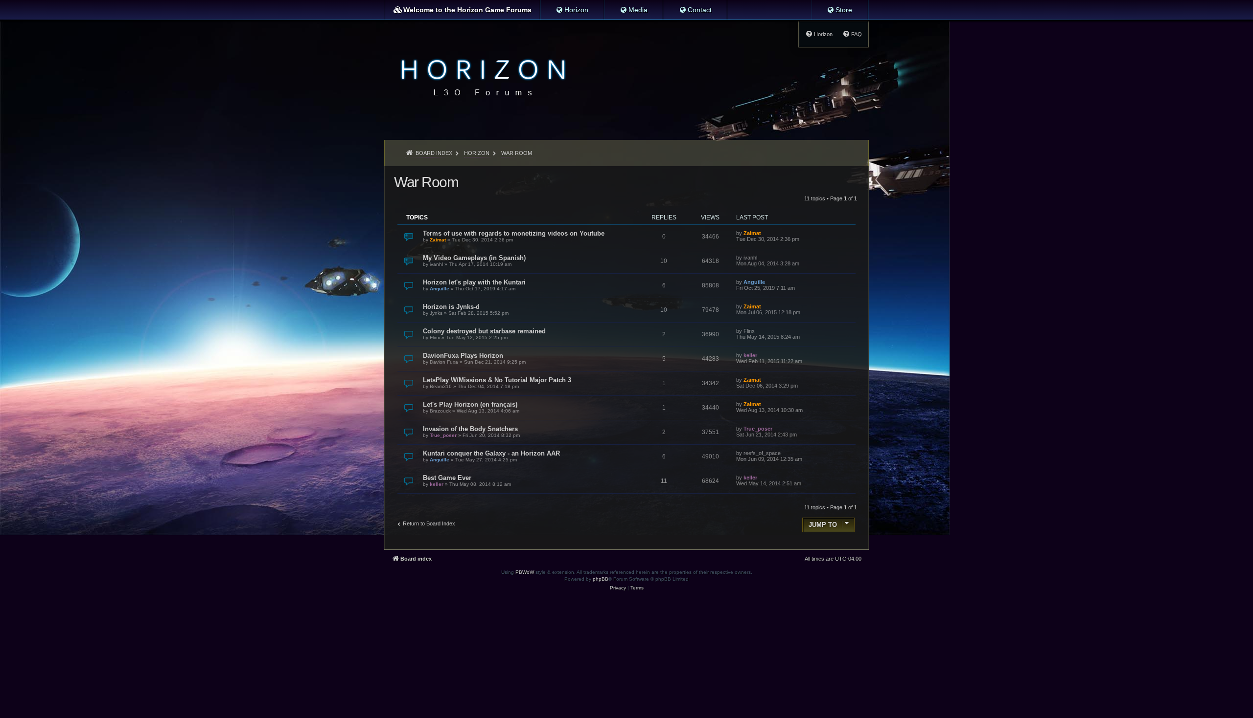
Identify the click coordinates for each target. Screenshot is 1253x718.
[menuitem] (572, 10)
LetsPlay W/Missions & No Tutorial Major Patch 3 (497, 380)
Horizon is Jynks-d (451, 306)
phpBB (600, 579)
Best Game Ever (447, 477)
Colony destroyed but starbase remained (484, 331)
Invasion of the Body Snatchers (470, 429)
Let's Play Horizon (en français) (470, 404)
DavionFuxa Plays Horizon (463, 355)
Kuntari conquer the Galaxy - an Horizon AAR (491, 453)
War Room (426, 182)
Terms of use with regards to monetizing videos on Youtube (513, 233)
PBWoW (524, 572)
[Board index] (480, 76)
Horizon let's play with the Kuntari (474, 282)
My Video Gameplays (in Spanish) (474, 257)
